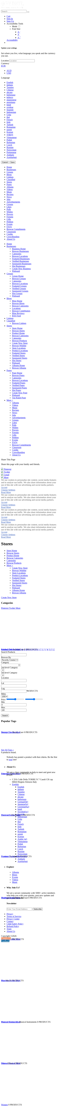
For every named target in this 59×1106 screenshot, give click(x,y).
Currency (5, 63)
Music (14, 882)
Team (9, 929)
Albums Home (18, 590)
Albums (15, 872)
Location (5, 60)
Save (12, 162)
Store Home (12, 550)
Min (3, 702)
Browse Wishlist (19, 570)
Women (4, 1105)
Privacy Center (13, 919)
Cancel (5, 162)
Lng (3, 688)
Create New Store (20, 568)
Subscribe (38, 909)
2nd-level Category (9, 667)
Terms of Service (14, 916)
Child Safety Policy (15, 924)
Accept (4, 487)
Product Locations (20, 575)
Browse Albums (19, 593)
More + (10, 565)
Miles (3, 694)
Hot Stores (16, 585)
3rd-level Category (9, 672)
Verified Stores (18, 580)
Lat (2, 683)
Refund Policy (13, 926)
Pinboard (16, 588)
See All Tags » (7, 750)
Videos (15, 880)
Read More (6, 492)
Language (5, 78)
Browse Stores (13, 553)
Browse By (6, 657)
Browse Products (14, 563)
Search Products (8, 652)
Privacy (10, 914)
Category (5, 662)
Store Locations (19, 573)
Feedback (5, 941)
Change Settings (8, 490)
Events (15, 877)
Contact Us (6, 938)
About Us (11, 931)
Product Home (13, 555)
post (10, 759)
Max (3, 707)
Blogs (14, 875)
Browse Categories (15, 558)
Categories (11, 560)
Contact (10, 921)
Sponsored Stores (19, 583)
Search (5, 716)
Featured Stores (19, 578)
